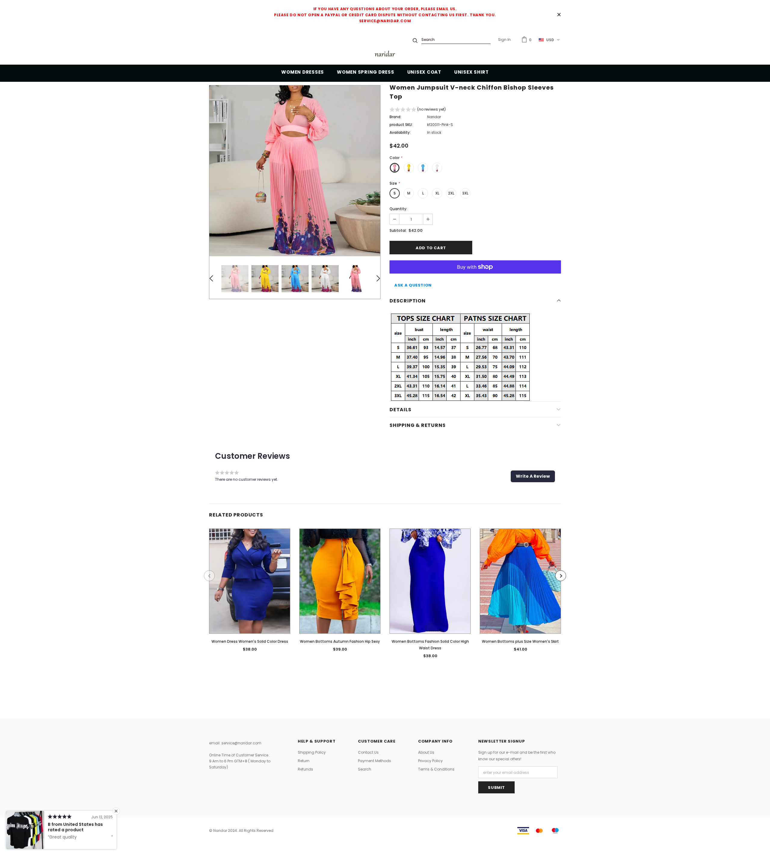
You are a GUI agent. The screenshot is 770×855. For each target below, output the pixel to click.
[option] (294, 170)
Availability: (400, 132)
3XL (465, 193)
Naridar (434, 116)
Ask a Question (413, 285)
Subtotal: (398, 230)
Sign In (504, 39)
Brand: (395, 116)
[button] (418, 110)
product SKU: (401, 124)
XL (437, 193)
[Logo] (385, 54)
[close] (559, 15)
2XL (451, 193)
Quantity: (398, 208)
